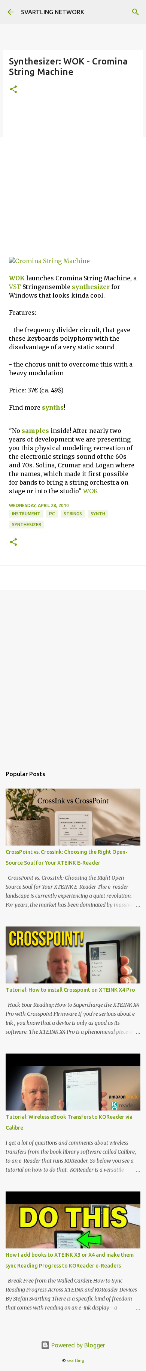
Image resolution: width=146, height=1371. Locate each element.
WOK (17, 278)
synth (98, 513)
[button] (13, 90)
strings (73, 513)
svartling (75, 1360)
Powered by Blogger (77, 1345)
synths (53, 407)
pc (52, 513)
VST (15, 286)
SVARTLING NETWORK (52, 12)
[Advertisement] (73, 180)
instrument (26, 513)
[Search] (135, 12)
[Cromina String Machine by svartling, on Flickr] (49, 261)
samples (35, 430)
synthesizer (91, 286)
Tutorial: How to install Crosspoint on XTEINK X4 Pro (70, 990)
